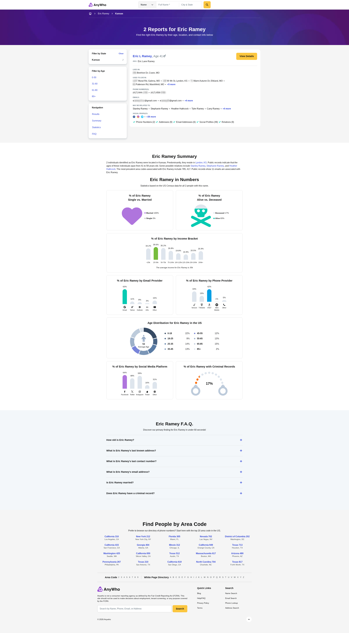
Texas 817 (237, 562)
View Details (247, 56)
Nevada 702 (206, 536)
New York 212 (143, 536)
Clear (121, 53)
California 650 (143, 553)
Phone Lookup (231, 603)
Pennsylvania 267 (112, 562)
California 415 (112, 545)
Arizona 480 (237, 553)
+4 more (189, 100)
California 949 (206, 545)
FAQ (94, 134)
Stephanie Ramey (159, 109)
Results (95, 114)
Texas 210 (143, 562)
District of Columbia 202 (237, 536)
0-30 (94, 77)
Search (180, 608)
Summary (96, 121)
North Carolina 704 (206, 562)
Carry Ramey (213, 109)
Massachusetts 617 (206, 553)
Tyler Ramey (198, 109)
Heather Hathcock (180, 109)
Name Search (231, 593)
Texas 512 (174, 553)
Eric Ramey (103, 13)
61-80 (94, 90)
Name (144, 5)
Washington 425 (111, 553)
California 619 (174, 562)
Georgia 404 (143, 545)
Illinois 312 (174, 545)
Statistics (96, 127)
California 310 (112, 536)
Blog (199, 593)
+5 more (171, 84)
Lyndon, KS (201, 162)
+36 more (151, 117)
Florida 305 (174, 536)
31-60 (94, 84)
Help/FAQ (201, 598)
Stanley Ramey (140, 109)
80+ (94, 96)
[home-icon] (90, 13)
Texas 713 (237, 545)
